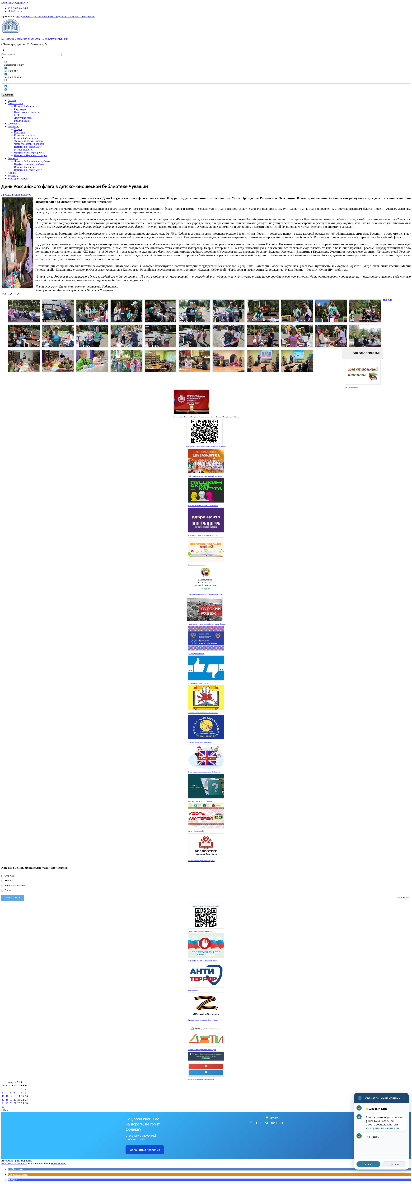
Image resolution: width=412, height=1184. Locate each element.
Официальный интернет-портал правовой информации (205, 594)
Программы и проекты (26, 112)
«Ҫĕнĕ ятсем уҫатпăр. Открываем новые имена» (203, 713)
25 (7, 1103)
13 (15, 1096)
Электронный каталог (351, 387)
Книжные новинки (24, 135)
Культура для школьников (196, 653)
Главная (12, 100)
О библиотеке (15, 103)
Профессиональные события (30, 164)
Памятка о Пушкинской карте (30, 155)
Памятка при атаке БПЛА (28, 146)
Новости (388, 299)
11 (7, 1096)
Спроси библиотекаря (26, 138)
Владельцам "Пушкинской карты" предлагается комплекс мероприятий (55, 16)
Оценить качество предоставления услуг (200, 931)
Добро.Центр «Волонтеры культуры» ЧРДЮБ (202, 535)
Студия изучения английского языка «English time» (204, 772)
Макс (13, 1180)
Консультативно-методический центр (200, 742)
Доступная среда (23, 117)
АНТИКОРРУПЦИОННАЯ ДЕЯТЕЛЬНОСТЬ (203, 961)
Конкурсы (19, 132)
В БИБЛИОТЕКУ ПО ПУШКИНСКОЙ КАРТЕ (203, 506)
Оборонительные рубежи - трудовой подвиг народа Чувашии (206, 624)
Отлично (9, 875)
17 (3, 1099)
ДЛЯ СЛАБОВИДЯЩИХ (366, 353)
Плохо (7, 890)
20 (15, 1099)
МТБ (16, 115)
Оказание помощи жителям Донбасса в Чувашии (203, 1020)
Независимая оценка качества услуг (199, 683)
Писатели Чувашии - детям (196, 565)
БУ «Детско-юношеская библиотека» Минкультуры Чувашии (34, 38)
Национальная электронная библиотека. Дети (202, 1050)
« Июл (4, 1110)
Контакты (13, 175)
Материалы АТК (23, 149)
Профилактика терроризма (29, 152)
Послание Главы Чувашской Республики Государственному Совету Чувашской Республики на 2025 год (206, 417)
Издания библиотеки (25, 167)
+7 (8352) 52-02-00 (18, 8)
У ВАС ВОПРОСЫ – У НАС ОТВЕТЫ (200, 801)
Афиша (12, 172)
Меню (10, 95)
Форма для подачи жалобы (28, 141)
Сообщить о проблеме (145, 1150)
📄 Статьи (394, 1164)
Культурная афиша (18, 178)
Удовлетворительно (15, 885)
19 (10, 1099)
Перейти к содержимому (14, 2)
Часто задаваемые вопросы (29, 143)
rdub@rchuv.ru (15, 11)
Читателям (13, 126)
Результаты (402, 897)
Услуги (18, 129)
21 (18, 1099)
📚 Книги (368, 1164)
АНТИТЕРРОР (193, 990)
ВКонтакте (17, 1169)
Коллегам (13, 158)
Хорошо (8, 880)
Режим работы (22, 120)
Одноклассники (18, 1174)
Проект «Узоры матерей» (196, 831)
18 (7, 1099)
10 (3, 1096)
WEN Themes (58, 1163)
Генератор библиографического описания (201, 1079)
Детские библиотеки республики (32, 161)
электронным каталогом (382, 1128)
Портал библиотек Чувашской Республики (201, 861)
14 (18, 1096)
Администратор (22, 194)
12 (10, 1096)
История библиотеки (25, 106)
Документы (14, 123)
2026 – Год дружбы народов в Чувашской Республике (205, 476)
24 (3, 1103)
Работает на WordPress (13, 1163)
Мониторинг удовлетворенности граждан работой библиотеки (206, 446)
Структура (20, 109)
